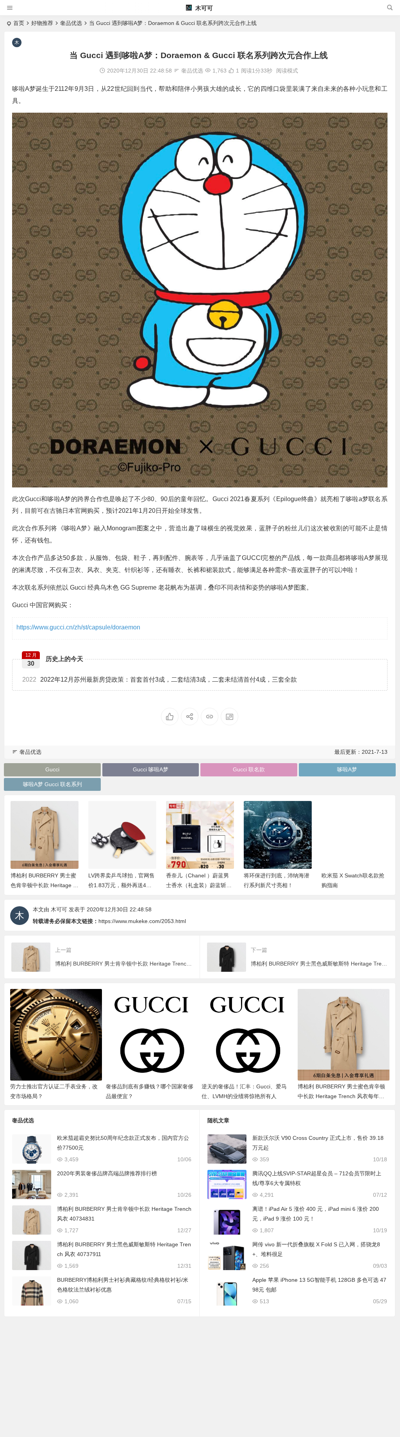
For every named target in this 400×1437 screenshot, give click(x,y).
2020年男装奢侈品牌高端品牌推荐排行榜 (107, 1173)
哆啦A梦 (347, 769)
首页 (18, 23)
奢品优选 (71, 23)
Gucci (52, 769)
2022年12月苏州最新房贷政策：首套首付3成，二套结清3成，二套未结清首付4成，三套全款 (159, 679)
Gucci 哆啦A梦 (150, 769)
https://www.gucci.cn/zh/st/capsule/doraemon (78, 627)
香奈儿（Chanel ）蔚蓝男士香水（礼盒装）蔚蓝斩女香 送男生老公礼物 (199, 885)
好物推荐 (42, 23)
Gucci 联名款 (249, 769)
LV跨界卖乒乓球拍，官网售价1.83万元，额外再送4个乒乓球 (121, 885)
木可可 (203, 8)
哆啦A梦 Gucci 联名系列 (52, 784)
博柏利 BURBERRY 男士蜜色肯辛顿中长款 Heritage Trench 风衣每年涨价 (44, 885)
